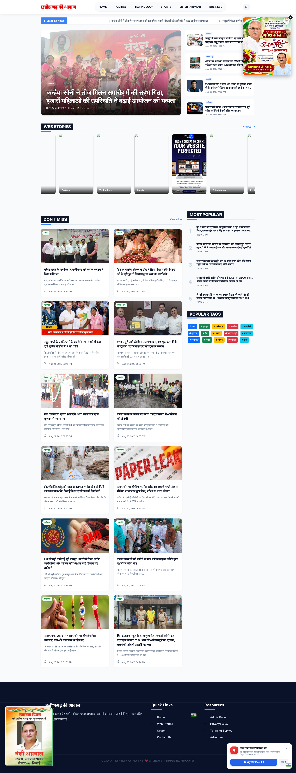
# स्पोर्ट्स (232, 340)
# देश (204, 333)
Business (215, 6)
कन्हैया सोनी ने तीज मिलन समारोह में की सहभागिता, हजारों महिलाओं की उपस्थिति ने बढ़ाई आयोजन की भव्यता (111, 20)
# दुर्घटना (193, 333)
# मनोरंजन (246, 333)
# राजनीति (194, 340)
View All (248, 126)
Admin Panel (218, 717)
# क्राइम (204, 326)
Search (161, 730)
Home (103, 6)
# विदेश (207, 340)
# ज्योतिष (233, 326)
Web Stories (165, 724)
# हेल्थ (244, 340)
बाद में (283, 762)
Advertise (216, 737)
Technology (144, 6)
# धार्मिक (216, 333)
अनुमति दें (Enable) (255, 762)
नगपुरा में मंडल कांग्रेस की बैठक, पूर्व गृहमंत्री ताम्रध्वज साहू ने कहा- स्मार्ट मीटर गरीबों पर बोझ (215, 20)
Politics (121, 6)
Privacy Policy (219, 724)
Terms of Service (221, 730)
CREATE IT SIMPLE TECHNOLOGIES (173, 760)
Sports (166, 6)
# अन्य (192, 326)
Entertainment (190, 6)
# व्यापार (219, 340)
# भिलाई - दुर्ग (231, 333)
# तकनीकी (246, 326)
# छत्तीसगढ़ (218, 326)
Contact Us (164, 737)
